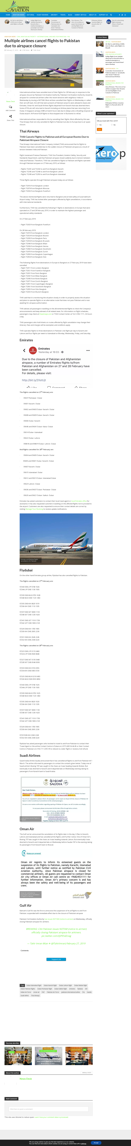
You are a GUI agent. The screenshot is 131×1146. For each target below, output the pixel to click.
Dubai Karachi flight (50, 985)
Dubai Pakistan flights (28, 989)
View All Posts (86, 1072)
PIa (83, 992)
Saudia (89, 992)
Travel (63, 15)
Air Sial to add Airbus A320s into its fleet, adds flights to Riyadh (16, 22)
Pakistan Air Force (53, 992)
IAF (86, 989)
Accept (96, 1143)
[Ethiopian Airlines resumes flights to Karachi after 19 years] (88, 21)
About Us (92, 15)
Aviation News (18, 15)
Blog (70, 15)
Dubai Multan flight (80, 985)
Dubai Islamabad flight (34, 985)
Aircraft (54, 15)
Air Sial (11, 1052)
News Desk (10, 101)
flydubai (80, 989)
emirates (72, 989)
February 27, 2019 (75, 943)
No (114, 125)
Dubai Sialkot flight (60, 989)
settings (83, 1144)
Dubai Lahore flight (65, 985)
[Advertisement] (89, 5)
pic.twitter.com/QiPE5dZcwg (56, 935)
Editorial (30, 15)
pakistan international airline (70, 992)
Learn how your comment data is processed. (51, 1117)
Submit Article (80, 15)
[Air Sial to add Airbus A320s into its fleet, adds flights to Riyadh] (7, 21)
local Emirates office (79, 501)
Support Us (103, 15)
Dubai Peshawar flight (44, 989)
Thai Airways (35, 995)
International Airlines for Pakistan (51, 37)
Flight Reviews (42, 15)
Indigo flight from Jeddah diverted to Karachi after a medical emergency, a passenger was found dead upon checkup (37, 25)
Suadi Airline (25, 995)
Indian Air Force (26, 992)
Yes (100, 125)
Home (8, 15)
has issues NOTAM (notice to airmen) (59, 919)
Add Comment (10, 110)
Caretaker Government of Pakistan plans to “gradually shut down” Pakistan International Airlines (57, 25)
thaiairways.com (45, 314)
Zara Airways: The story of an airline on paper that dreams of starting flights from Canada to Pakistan (77, 24)
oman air (36, 992)
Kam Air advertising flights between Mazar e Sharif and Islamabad (118, 23)
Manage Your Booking (34, 509)
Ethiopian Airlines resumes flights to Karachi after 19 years (97, 23)
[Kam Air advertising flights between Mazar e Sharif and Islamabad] (108, 21)
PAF (43, 992)
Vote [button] (99, 129)
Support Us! (56, 959)
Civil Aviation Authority (26, 37)
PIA (68, 37)
